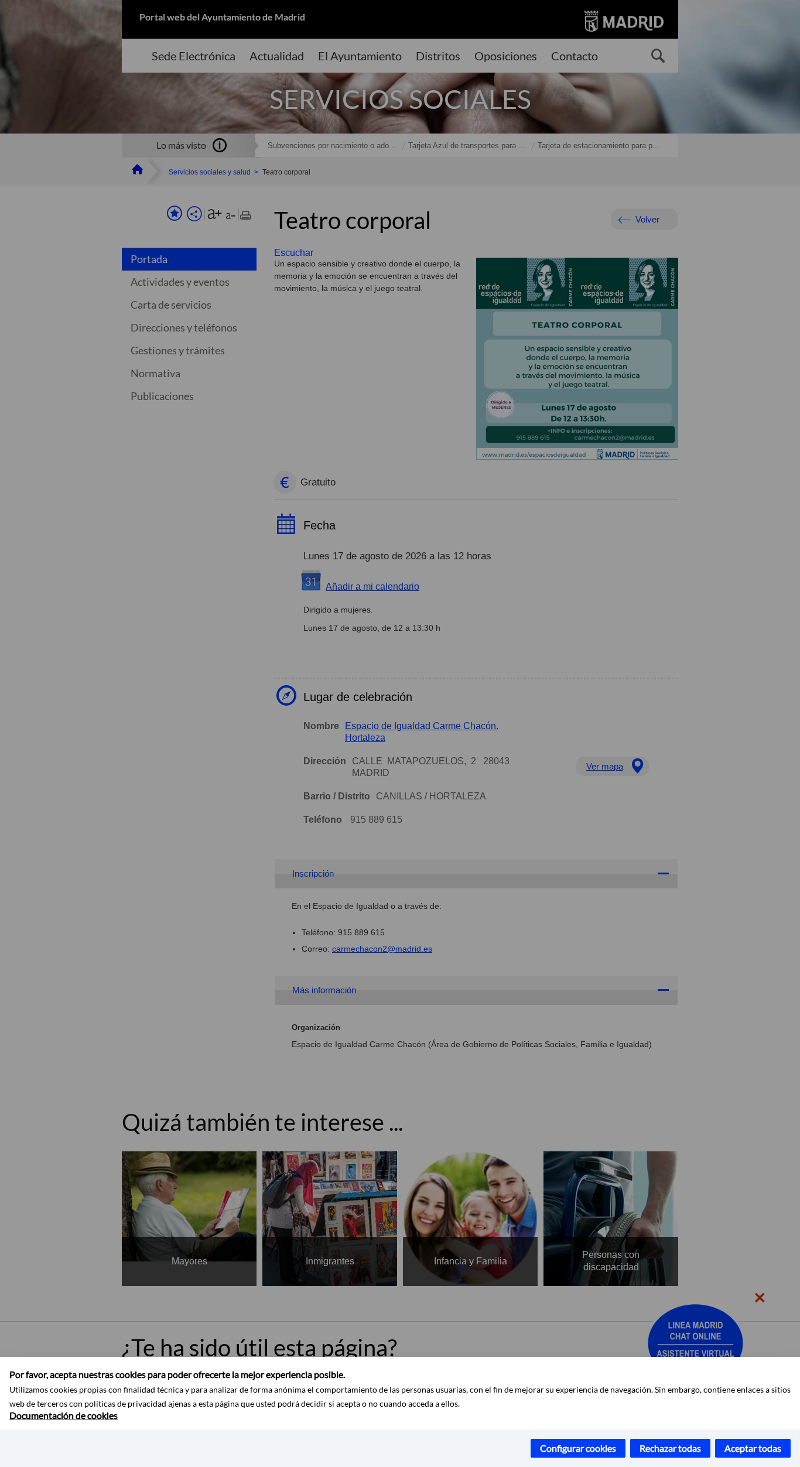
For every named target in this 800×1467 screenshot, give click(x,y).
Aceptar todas (752, 1448)
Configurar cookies (578, 1448)
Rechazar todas (670, 1448)
